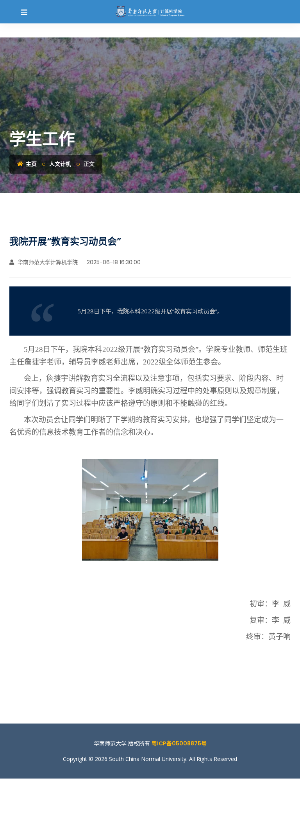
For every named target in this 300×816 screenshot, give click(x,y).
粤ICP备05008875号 (179, 743)
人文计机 (60, 164)
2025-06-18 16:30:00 (113, 262)
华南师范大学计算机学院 (47, 262)
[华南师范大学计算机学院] (150, 11)
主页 (31, 164)
